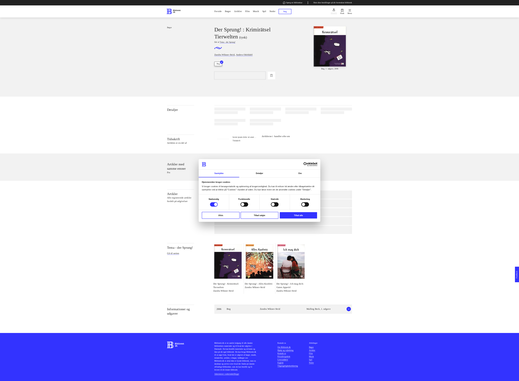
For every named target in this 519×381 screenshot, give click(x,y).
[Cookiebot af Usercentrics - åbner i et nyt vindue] (305, 164)
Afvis (220, 215)
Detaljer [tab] (259, 173)
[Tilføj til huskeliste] (271, 75)
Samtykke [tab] (219, 173)
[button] (283, 309)
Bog (218, 64)
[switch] (244, 204)
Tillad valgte (259, 215)
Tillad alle (298, 215)
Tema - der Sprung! (180, 247)
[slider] (330, 48)
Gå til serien (173, 253)
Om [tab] (300, 173)
